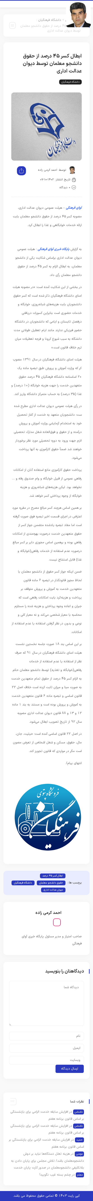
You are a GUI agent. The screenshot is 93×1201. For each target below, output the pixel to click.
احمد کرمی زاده (47, 170)
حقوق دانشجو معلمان (51, 883)
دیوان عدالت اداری (53, 890)
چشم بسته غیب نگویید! (55, 1174)
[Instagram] (57, 922)
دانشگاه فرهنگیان (49, 20)
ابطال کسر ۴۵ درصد (52, 876)
